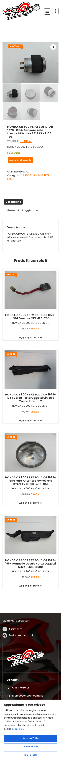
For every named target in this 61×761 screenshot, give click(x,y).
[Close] (58, 703)
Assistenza (16, 629)
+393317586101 (20, 687)
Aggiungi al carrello (20, 160)
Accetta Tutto (31, 738)
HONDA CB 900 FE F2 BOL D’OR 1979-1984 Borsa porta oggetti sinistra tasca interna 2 (30, 398)
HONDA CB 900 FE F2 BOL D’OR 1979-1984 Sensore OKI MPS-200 (30, 316)
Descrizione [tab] (13, 202)
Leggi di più (18, 728)
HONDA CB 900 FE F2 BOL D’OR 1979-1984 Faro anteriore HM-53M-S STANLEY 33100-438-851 (30, 481)
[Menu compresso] (47, 11)
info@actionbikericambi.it (27, 695)
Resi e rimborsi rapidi (22, 635)
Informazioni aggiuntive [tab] (22, 210)
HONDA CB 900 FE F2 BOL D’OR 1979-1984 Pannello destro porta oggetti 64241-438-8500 (30, 564)
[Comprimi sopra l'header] (55, 11)
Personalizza (30, 746)
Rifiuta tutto (30, 755)
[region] (30, 730)
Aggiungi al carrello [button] (30, 337)
